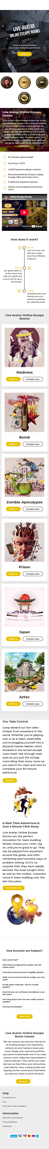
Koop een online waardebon (15, 1106)
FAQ (4, 1102)
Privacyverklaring (10, 1122)
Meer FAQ (25, 1016)
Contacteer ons (13, 888)
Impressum (7, 1126)
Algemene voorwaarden (13, 1118)
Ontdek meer (33, 379)
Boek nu (24, 54)
